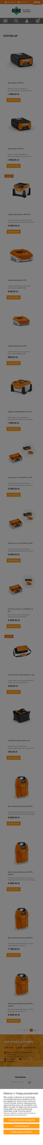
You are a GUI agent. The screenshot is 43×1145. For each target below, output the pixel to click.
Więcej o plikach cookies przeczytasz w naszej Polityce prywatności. (20, 1114)
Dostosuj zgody (21, 1126)
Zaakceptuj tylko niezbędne (21, 1120)
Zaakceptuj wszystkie (21, 1132)
